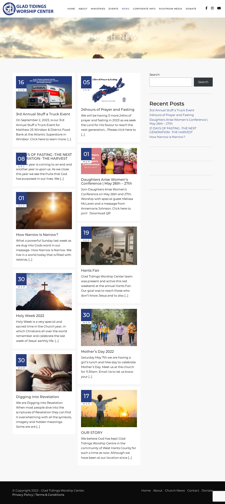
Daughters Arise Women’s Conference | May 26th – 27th (106, 181)
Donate (191, 8)
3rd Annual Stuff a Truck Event (43, 114)
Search (154, 74)
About (83, 8)
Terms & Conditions (49, 494)
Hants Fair (90, 270)
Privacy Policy (22, 494)
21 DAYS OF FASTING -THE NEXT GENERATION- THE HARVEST (44, 156)
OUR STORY (91, 432)
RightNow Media (170, 8)
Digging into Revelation (37, 397)
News (125, 8)
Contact (193, 490)
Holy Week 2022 (30, 316)
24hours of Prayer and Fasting (107, 109)
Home (71, 8)
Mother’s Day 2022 (97, 351)
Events (113, 8)
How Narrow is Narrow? (37, 235)
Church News (175, 490)
